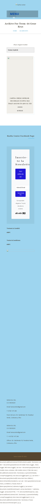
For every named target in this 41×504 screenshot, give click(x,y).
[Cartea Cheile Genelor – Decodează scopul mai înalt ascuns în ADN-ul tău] (20, 75)
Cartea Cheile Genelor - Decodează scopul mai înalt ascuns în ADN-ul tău (20, 100)
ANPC (8, 232)
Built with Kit (20, 213)
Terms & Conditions (13, 240)
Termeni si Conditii (13, 228)
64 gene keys (24, 31)
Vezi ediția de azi (21, 174)
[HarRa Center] (20, 5)
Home (15, 31)
